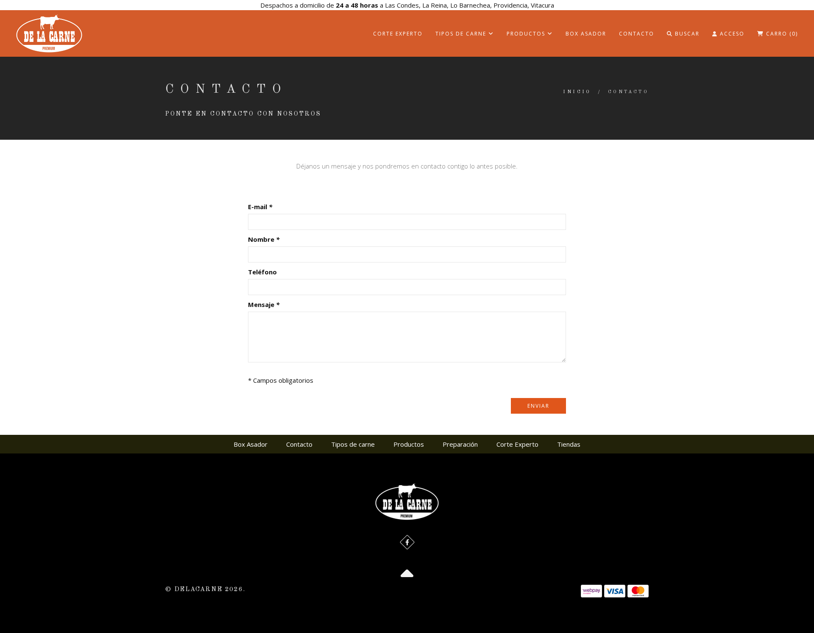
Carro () (781, 33)
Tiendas (568, 444)
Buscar (686, 33)
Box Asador (586, 33)
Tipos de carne (461, 33)
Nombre (263, 239)
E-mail (260, 206)
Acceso (731, 33)
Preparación (460, 444)
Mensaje (263, 304)
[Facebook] (407, 542)
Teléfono (262, 272)
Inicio (577, 92)
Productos (527, 33)
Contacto (636, 33)
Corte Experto (398, 33)
